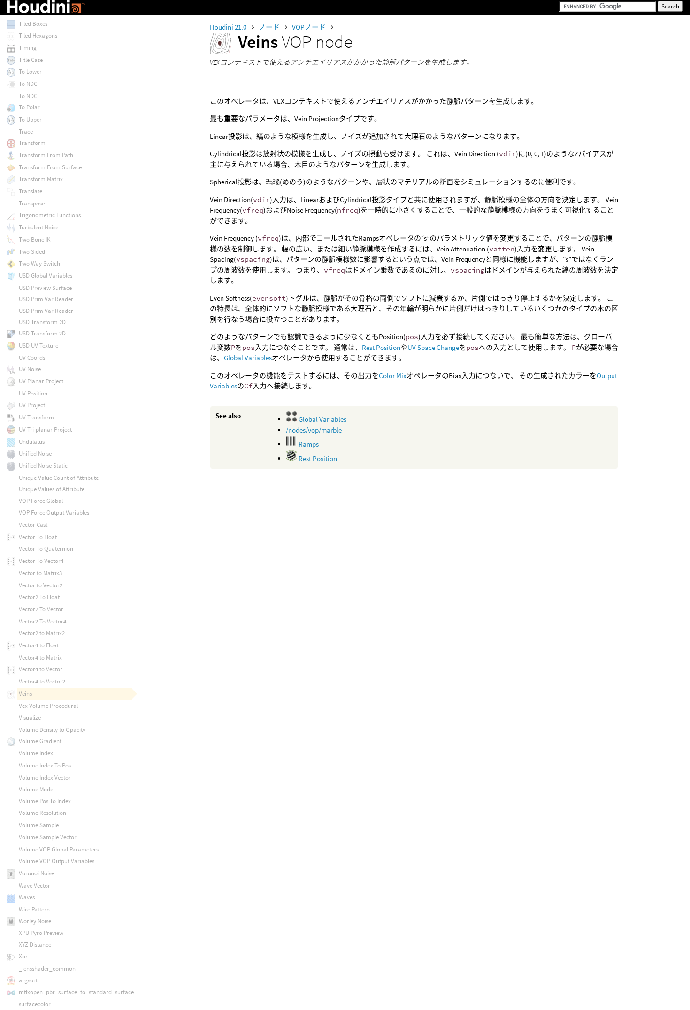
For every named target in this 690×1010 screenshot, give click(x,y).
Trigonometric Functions (50, 215)
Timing (28, 48)
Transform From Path (46, 155)
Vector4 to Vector (40, 669)
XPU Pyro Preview (41, 933)
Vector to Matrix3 (40, 573)
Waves (27, 897)
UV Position (33, 393)
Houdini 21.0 (229, 27)
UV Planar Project (41, 381)
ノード (270, 27)
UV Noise (30, 369)
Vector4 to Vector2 (42, 681)
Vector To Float (38, 537)
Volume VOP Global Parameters (59, 849)
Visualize (30, 717)
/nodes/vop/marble (314, 429)
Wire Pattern (34, 909)
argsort (28, 980)
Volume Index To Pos (45, 765)
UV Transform (36, 417)
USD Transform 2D (42, 322)
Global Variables (248, 357)
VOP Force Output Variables (54, 512)
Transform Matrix (41, 179)
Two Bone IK (35, 239)
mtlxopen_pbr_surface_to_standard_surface (76, 992)
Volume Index (36, 753)
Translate (30, 191)
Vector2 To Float (39, 597)
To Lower (30, 72)
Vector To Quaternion (46, 549)
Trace (26, 132)
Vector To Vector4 (41, 561)
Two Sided (32, 252)
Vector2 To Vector (41, 609)
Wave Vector (34, 885)
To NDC (28, 84)
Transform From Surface (50, 167)
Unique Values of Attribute (51, 489)
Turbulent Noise (38, 227)
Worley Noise (35, 921)
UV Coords (32, 358)
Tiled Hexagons (38, 35)
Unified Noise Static (43, 466)
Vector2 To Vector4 (42, 621)
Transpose (32, 203)
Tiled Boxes (33, 24)
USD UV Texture (38, 345)
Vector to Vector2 (40, 585)
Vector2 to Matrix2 (42, 633)
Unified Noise (35, 453)
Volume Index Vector (45, 778)
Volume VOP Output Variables (56, 861)
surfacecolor (35, 1004)
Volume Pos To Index (45, 801)
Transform (32, 143)
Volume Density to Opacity (52, 730)
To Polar (29, 107)
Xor (23, 956)
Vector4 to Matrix (40, 657)
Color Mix (392, 375)
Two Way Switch (39, 263)
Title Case (31, 60)
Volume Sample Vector (48, 837)
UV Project (32, 405)
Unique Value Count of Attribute (59, 478)
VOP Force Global (41, 501)
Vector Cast (33, 525)
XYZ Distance (35, 945)
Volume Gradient (40, 741)
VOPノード (309, 27)
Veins (25, 694)
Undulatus (32, 442)
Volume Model (36, 789)
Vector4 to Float (39, 645)
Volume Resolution (42, 813)
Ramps (308, 444)
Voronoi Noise (36, 873)
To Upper (30, 119)
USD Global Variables (45, 276)
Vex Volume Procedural (48, 706)
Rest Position (381, 347)
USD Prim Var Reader (46, 299)
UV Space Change (433, 347)
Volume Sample (39, 825)
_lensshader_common (47, 968)
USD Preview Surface (45, 288)
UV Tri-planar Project (45, 429)
